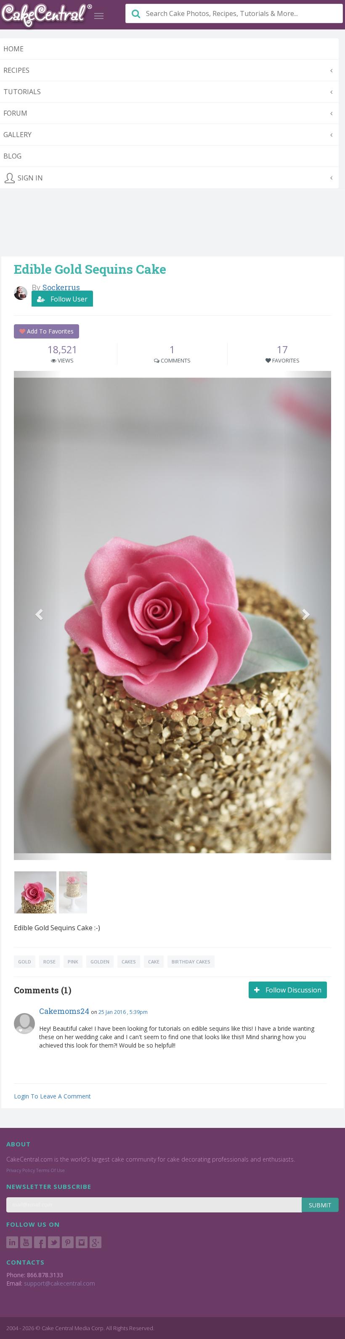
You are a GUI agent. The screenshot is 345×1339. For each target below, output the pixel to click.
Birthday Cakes (191, 961)
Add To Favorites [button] (49, 331)
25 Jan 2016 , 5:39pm (123, 1012)
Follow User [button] (68, 299)
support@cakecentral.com (59, 1283)
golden (99, 961)
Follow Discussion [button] (292, 990)
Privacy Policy (20, 1170)
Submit (320, 1205)
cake (153, 961)
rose (49, 961)
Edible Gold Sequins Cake (90, 269)
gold (24, 961)
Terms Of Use (50, 1170)
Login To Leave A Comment (52, 1096)
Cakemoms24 (64, 1011)
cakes (129, 961)
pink (73, 961)
